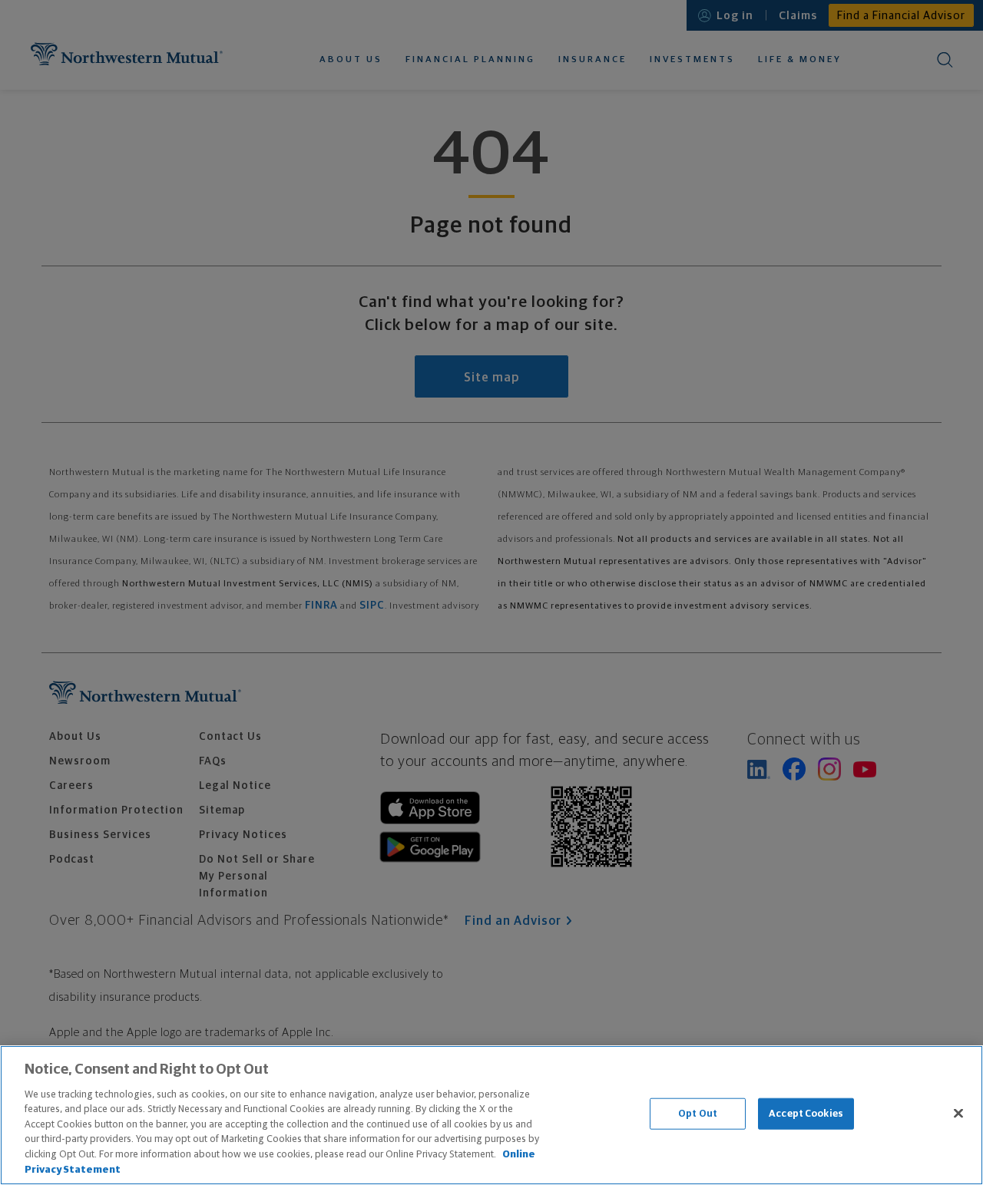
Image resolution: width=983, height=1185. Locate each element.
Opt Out (697, 1114)
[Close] (958, 1113)
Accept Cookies (806, 1114)
